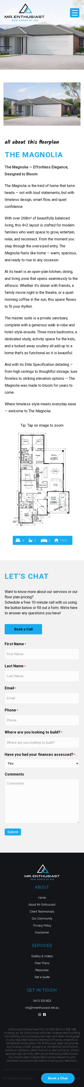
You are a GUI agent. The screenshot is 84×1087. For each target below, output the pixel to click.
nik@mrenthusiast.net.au (42, 1007)
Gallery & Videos (42, 956)
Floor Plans (42, 963)
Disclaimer (42, 932)
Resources (42, 970)
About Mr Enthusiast (42, 904)
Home (42, 897)
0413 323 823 (42, 1000)
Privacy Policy (42, 925)
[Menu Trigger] (74, 12)
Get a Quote (42, 977)
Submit (12, 832)
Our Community (42, 918)
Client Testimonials (42, 911)
